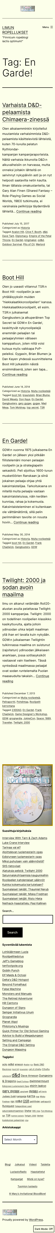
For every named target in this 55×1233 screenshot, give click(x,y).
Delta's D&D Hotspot (15, 979)
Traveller (7, 722)
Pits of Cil (29, 244)
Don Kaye (24, 399)
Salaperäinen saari (23, 1106)
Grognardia (9, 1017)
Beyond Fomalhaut (14, 984)
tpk (3, 1115)
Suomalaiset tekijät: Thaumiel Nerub (25, 889)
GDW (34, 546)
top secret (33, 407)
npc (13, 1101)
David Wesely (10, 399)
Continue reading (28, 211)
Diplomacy (21, 235)
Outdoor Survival (12, 244)
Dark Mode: (41, 1228)
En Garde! (17, 240)
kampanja (21, 1096)
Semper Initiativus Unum (18, 1012)
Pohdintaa (22, 701)
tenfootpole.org (12, 965)
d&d (45, 231)
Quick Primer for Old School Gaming (25, 1031)
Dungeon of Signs (13, 1007)
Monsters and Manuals (17, 993)
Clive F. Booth (33, 231)
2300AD (16, 709)
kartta (31, 1096)
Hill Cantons (10, 1003)
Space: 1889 (44, 718)
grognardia (15, 718)
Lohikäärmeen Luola (15, 951)
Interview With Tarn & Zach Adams (24, 838)
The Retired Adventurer (17, 998)
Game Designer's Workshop (31, 714)
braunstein (29, 395)
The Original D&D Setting (18, 1045)
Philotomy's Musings (15, 1026)
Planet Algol (10, 1021)
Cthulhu (46, 1069)
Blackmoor (6, 1069)
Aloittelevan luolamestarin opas (22, 852)
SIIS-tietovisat (11, 866)
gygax (36, 403)
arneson (19, 1064)
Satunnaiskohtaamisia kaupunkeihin (25, 875)
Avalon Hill (18, 231)
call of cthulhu (35, 1069)
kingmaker (30, 240)
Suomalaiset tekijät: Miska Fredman (25, 894)
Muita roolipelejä (40, 390)
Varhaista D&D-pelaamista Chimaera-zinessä (25, 112)
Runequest (8, 1106)
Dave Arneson (29, 1075)
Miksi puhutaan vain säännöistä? (23, 861)
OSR (26, 1101)
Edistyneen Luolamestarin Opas (15, 1086)
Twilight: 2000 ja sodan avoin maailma (24, 587)
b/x (31, 1065)
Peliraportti (8, 701)
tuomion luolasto (17, 1116)
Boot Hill (13, 277)
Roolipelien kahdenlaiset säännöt (23, 880)
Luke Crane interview (16, 842)
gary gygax (24, 403)
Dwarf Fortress (23, 1081)
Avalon (27, 1064)
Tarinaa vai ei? (11, 847)
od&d (41, 240)
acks (4, 1064)
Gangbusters (9, 403)
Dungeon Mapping (14, 1049)
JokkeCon (29, 718)
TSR (42, 407)
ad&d (11, 1064)
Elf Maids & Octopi (14, 975)
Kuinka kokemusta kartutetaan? (22, 884)
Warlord (40, 244)
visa (26, 1120)
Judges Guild (9, 1096)
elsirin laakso (38, 1085)
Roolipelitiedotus (13, 956)
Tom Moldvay (17, 407)
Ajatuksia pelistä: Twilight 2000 (22, 870)
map (37, 1096)
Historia (25, 227)
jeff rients (43, 1091)
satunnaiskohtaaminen (13, 1111)
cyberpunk (6, 1076)
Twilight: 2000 (21, 722)
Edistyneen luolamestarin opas (22, 856)
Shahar (27, 1110)
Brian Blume (43, 395)
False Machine (11, 989)
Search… (8, 910)
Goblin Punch (10, 970)
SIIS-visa (36, 1111)
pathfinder (35, 1101)
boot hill (16, 395)
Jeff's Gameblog (12, 961)
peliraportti (46, 1101)
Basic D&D (39, 1064)
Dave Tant (8, 235)
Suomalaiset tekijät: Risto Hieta (22, 898)
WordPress (36, 1219)
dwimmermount (39, 1081)
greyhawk (24, 1091)
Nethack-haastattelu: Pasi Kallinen (24, 903)
